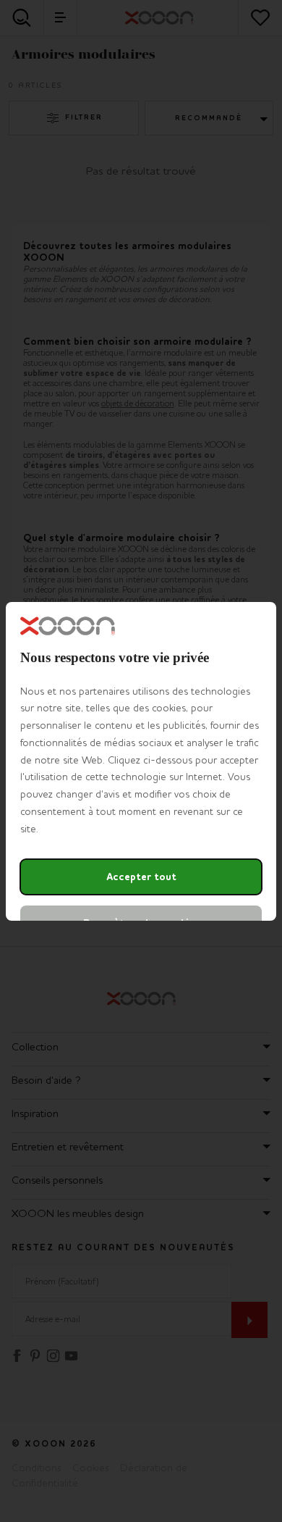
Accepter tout (141, 877)
